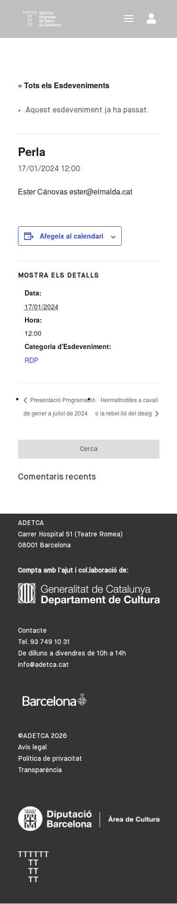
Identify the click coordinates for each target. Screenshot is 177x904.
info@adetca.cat (43, 665)
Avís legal (32, 747)
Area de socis (153, 20)
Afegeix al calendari (71, 235)
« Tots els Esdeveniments (64, 85)
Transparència (40, 770)
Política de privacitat (50, 759)
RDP (31, 360)
